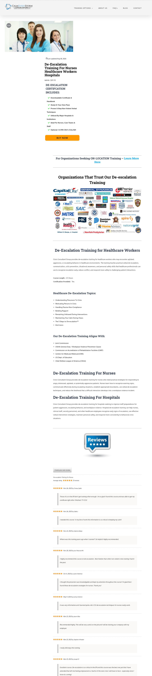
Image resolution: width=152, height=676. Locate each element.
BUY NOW (62, 137)
